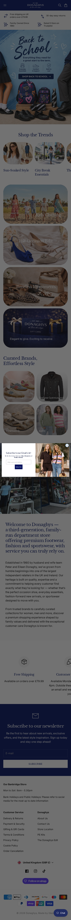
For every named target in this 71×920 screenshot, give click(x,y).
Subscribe (19, 467)
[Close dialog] (67, 445)
